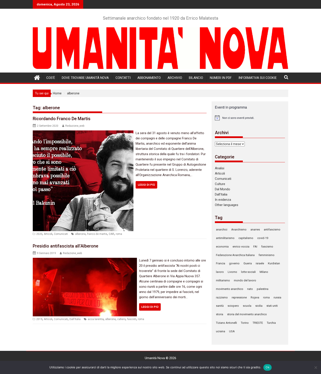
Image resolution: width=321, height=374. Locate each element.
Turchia (271, 322)
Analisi (219, 168)
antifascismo (272, 229)
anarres (255, 229)
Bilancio (196, 78)
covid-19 (262, 238)
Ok (267, 367)
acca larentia (96, 319)
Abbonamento (149, 78)
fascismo (267, 246)
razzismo (222, 297)
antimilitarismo (225, 238)
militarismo (223, 280)
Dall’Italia (221, 194)
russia (277, 297)
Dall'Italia (75, 319)
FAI (255, 246)
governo (234, 263)
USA (232, 331)
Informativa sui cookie (257, 78)
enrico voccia (241, 246)
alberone (80, 233)
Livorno (232, 272)
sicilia (258, 305)
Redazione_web (74, 125)
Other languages (226, 205)
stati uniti (272, 305)
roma (119, 233)
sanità (220, 305)
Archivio (174, 78)
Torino (245, 322)
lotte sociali (248, 272)
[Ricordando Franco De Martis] (83, 133)
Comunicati (61, 233)
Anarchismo (239, 229)
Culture (220, 184)
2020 (39, 233)
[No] (315, 367)
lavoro (220, 272)
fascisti (131, 319)
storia (219, 314)
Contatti (123, 78)
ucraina (220, 331)
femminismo (266, 255)
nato (250, 289)
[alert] (250, 117)
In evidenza (223, 200)
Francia (220, 263)
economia (222, 246)
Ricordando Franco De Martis (61, 118)
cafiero (121, 319)
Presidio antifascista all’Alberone (65, 246)
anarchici (221, 229)
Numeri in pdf (221, 78)
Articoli (48, 233)
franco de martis (97, 233)
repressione (239, 297)
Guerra (247, 263)
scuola (247, 305)
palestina (262, 289)
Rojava (255, 297)
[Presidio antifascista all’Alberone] (85, 260)
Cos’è (50, 78)
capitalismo (245, 238)
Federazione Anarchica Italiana (235, 255)
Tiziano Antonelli (226, 322)
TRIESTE (258, 322)
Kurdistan (274, 263)
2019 (39, 319)
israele (260, 263)
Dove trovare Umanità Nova (85, 78)
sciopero (233, 305)
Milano (264, 272)
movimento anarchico (229, 289)
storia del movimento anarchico (247, 314)
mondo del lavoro (245, 280)
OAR (111, 233)
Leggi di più (146, 184)
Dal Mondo (222, 189)
